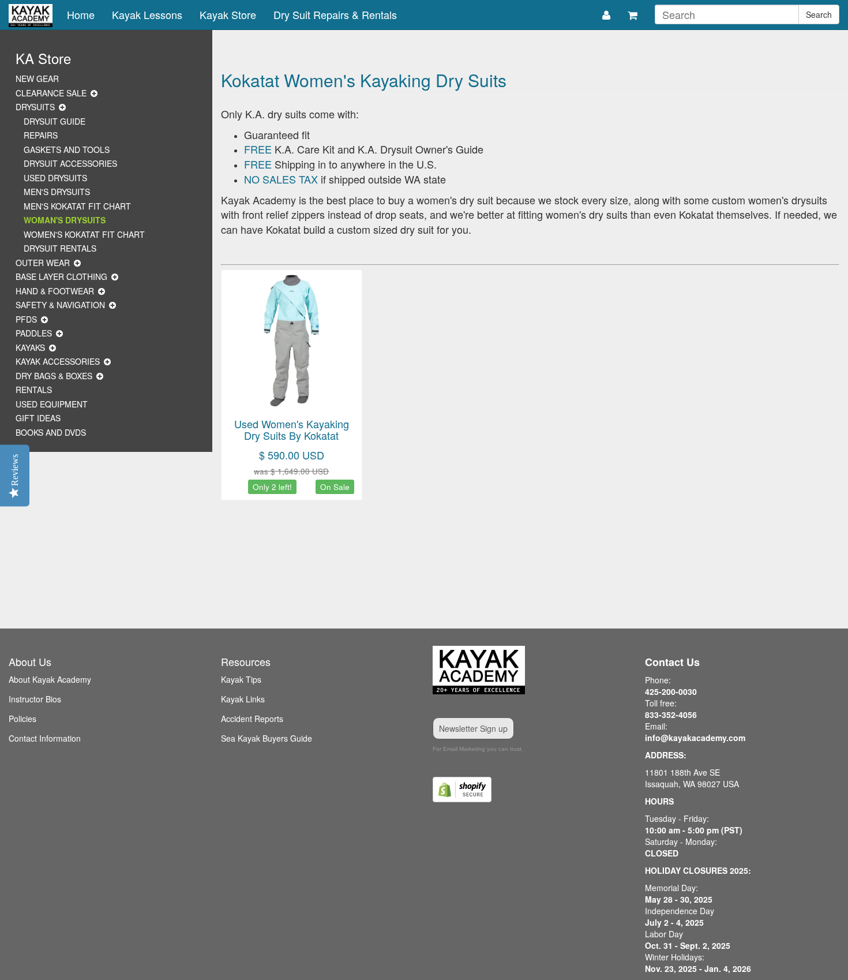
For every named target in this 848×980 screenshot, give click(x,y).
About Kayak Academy (50, 679)
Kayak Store (228, 14)
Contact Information (45, 738)
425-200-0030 (671, 691)
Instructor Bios (35, 699)
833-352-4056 (671, 714)
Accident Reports (252, 718)
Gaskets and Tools (67, 149)
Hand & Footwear (55, 291)
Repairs (41, 135)
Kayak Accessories (58, 361)
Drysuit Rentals (60, 248)
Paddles (34, 333)
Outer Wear (43, 262)
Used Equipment (52, 404)
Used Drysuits (55, 178)
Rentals (34, 389)
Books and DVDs (51, 432)
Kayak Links (243, 699)
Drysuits (35, 107)
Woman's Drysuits (65, 220)
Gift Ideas (38, 418)
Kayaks (30, 347)
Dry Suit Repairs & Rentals (335, 14)
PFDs (26, 319)
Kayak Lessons (147, 14)
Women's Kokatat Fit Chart (84, 234)
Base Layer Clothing (61, 276)
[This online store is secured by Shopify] (530, 789)
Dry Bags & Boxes (54, 375)
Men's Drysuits (57, 191)
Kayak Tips (241, 679)
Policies (22, 718)
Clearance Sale (51, 93)
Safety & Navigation (60, 305)
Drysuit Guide (54, 121)
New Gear (37, 78)
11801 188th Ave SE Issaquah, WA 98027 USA (692, 778)
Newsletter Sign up (473, 728)
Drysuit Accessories (70, 163)
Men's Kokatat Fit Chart (77, 206)
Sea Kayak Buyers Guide (266, 738)
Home (81, 14)
